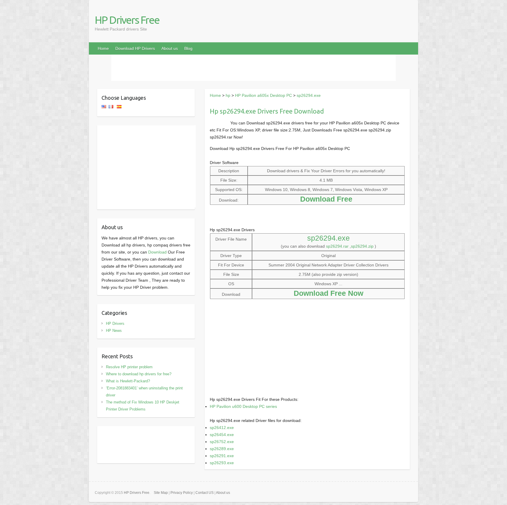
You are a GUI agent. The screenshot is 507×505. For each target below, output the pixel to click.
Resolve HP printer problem (129, 367)
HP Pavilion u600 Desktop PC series (243, 406)
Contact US (204, 493)
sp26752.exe (222, 441)
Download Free (326, 199)
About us (169, 48)
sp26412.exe (222, 427)
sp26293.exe (222, 462)
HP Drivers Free (127, 20)
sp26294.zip (362, 246)
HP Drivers (115, 323)
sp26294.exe (309, 95)
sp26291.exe (222, 455)
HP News (114, 330)
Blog (188, 48)
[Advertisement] (253, 68)
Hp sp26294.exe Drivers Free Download (267, 111)
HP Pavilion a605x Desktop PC (263, 95)
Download (157, 252)
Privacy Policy (181, 493)
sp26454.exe (222, 434)
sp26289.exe (222, 448)
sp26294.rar (337, 246)
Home (103, 48)
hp (228, 95)
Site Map (161, 493)
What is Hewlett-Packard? (128, 381)
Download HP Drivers (135, 48)
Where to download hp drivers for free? (138, 374)
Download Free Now (328, 293)
